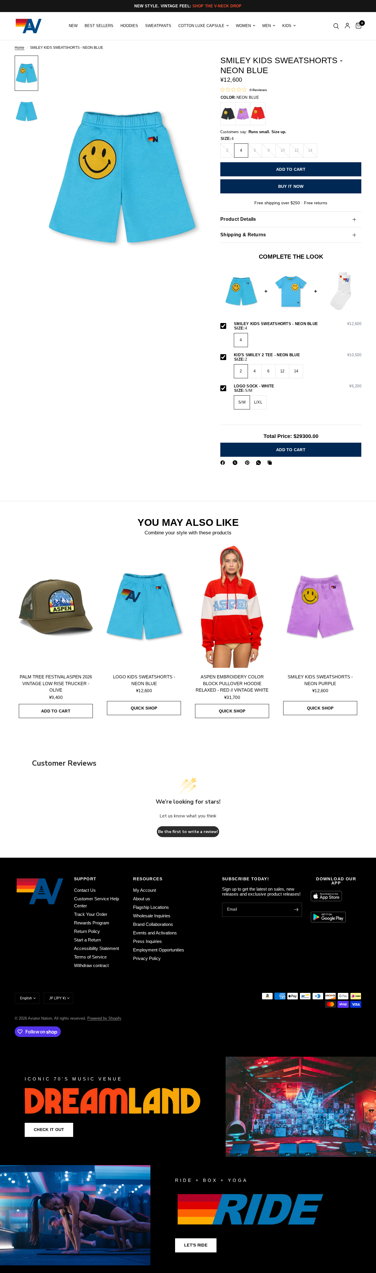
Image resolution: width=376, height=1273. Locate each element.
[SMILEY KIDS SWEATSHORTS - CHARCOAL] (228, 113)
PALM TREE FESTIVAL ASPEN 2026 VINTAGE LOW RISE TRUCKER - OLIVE (56, 683)
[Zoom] (190, 67)
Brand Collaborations (153, 924)
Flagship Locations (151, 907)
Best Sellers (99, 26)
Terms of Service (90, 956)
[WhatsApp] (259, 462)
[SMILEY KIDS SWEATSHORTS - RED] (258, 113)
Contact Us (85, 890)
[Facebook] (223, 462)
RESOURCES (147, 879)
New (73, 26)
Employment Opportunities (158, 949)
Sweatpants (158, 26)
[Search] (336, 26)
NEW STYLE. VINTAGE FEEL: (188, 6)
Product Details (238, 219)
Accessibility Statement (96, 948)
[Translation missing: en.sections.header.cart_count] (357, 26)
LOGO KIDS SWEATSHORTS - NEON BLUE (144, 680)
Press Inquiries (147, 941)
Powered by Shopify (104, 1018)
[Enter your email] (296, 910)
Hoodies (129, 26)
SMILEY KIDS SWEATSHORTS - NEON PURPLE (320, 680)
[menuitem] (73, 26)
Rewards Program (91, 922)
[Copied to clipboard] (270, 462)
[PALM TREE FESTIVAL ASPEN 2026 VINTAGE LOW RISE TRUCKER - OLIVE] (56, 606)
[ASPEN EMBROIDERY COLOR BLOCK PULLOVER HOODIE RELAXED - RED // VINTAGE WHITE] (232, 606)
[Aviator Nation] (188, 1106)
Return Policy (87, 931)
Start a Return (87, 939)
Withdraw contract (91, 965)
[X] (236, 462)
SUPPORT (85, 879)
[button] (49, 1130)
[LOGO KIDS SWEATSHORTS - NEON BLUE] (144, 606)
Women (243, 26)
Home (19, 48)
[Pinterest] (248, 462)
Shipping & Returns (243, 234)
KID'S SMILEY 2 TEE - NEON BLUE (297, 355)
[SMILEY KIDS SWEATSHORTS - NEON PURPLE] (243, 113)
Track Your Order (90, 914)
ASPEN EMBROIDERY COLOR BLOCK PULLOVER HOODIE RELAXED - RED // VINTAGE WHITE (232, 683)
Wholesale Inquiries (151, 915)
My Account (144, 890)
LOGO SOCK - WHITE (297, 386)
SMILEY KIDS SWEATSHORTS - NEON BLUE (297, 324)
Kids (286, 26)
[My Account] (347, 26)
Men (266, 26)
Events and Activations (155, 932)
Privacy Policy (147, 958)
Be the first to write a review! (188, 831)
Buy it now (291, 186)
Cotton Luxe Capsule (201, 26)
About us (141, 898)
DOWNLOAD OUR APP (336, 881)
